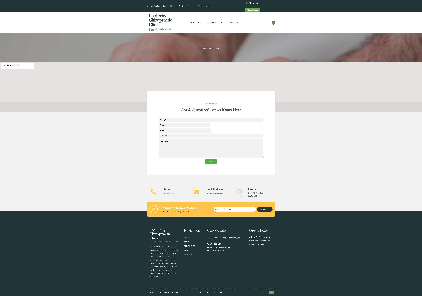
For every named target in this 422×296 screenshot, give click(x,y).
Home (205, 48)
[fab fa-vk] (257, 3)
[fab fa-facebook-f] (246, 3)
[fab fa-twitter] (250, 3)
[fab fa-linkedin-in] (253, 3)
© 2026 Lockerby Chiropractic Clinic (163, 292)
